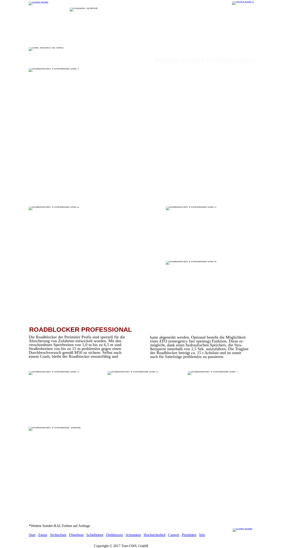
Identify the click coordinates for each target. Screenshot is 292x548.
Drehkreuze (114, 535)
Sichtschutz (58, 535)
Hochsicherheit (154, 535)
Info (202, 535)
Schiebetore (94, 535)
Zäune (42, 535)
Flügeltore (76, 535)
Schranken (133, 535)
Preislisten (189, 535)
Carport (173, 535)
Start (32, 535)
